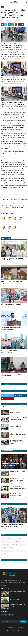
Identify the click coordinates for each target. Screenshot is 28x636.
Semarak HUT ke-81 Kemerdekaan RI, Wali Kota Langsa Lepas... (13, 525)
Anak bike (11, 547)
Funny (20, 222)
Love (15, 222)
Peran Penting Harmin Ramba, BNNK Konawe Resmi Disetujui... (17, 592)
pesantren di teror (6, 544)
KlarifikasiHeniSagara (21, 550)
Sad (9, 231)
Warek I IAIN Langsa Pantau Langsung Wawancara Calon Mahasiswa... (16, 426)
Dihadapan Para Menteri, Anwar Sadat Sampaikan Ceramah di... (11, 328)
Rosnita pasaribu (7, 20)
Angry (3, 231)
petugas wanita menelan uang (8, 550)
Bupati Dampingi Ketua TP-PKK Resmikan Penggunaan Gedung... (12, 351)
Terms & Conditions (11, 630)
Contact (18, 630)
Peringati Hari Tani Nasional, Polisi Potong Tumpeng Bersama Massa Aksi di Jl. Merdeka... (14, 200)
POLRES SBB (4, 547)
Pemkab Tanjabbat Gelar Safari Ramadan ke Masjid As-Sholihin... (12, 259)
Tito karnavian (15, 544)
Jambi (3, 7)
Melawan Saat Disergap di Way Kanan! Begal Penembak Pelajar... (16, 442)
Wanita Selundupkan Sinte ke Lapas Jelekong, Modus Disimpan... (17, 605)
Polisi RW (4, 553)
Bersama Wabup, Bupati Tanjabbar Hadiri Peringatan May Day (11, 305)
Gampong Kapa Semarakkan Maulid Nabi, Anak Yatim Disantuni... (18, 418)
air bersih (4, 538)
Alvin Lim (17, 541)
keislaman (10, 538)
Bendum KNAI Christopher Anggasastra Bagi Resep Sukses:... (18, 487)
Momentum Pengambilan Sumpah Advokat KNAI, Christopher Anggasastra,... (18, 495)
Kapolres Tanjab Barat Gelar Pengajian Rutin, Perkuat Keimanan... (13, 374)
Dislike (9, 222)
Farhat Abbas (22, 544)
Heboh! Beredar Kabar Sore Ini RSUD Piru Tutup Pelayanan (18, 598)
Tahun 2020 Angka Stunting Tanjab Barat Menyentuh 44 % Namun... (11, 282)
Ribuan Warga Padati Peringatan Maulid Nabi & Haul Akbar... (17, 411)
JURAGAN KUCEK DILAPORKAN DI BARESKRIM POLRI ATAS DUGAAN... (18, 472)
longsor (15, 538)
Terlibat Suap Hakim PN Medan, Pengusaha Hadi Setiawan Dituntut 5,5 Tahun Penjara (14, 206)
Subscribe (23, 621)
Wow (15, 231)
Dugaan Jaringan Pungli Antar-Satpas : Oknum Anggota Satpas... (18, 434)
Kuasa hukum (10, 541)
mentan (3, 541)
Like (4, 222)
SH (20, 538)
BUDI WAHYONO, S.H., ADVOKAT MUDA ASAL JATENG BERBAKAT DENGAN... (17, 480)
